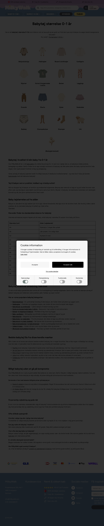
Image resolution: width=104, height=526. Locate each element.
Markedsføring (44, 278)
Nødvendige (25, 278)
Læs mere (24, 254)
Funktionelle (62, 278)
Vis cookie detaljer (52, 271)
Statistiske (79, 278)
